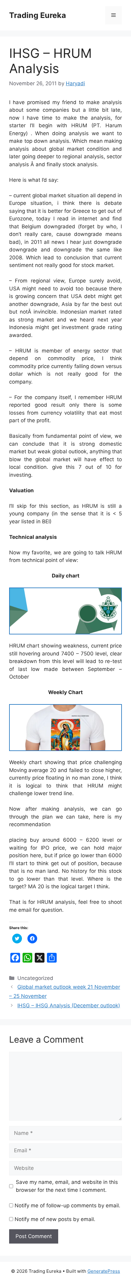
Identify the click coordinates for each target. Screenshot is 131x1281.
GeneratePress (103, 1271)
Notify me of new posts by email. (55, 1219)
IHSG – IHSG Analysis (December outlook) (68, 1005)
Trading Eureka (37, 15)
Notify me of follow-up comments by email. (67, 1205)
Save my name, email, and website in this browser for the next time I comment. (67, 1186)
